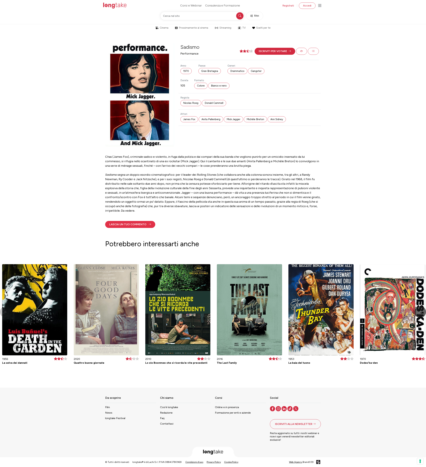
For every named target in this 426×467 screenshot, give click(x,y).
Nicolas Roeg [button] (190, 102)
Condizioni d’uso (194, 462)
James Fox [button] (189, 119)
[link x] (296, 408)
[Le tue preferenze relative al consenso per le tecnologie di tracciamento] (420, 461)
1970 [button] (186, 71)
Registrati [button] (288, 5)
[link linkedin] (284, 408)
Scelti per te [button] (263, 27)
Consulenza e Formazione (222, 5)
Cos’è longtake (169, 407)
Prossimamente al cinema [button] (193, 27)
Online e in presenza (227, 407)
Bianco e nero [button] (219, 85)
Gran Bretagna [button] (209, 71)
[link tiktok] (290, 408)
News (108, 412)
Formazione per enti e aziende (233, 412)
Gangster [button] (256, 71)
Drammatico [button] (237, 71)
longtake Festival (115, 418)
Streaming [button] (225, 27)
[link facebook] (273, 408)
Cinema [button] (164, 27)
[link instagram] (279, 408)
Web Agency (295, 462)
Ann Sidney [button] (276, 119)
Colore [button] (201, 85)
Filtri (256, 15)
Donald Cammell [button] (214, 102)
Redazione (166, 412)
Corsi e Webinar (191, 5)
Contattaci (166, 423)
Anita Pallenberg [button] (211, 119)
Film (107, 407)
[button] (275, 51)
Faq (162, 418)
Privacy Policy (214, 462)
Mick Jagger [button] (233, 119)
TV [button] (244, 27)
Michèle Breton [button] (255, 119)
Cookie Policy (231, 462)
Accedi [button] (307, 5)
